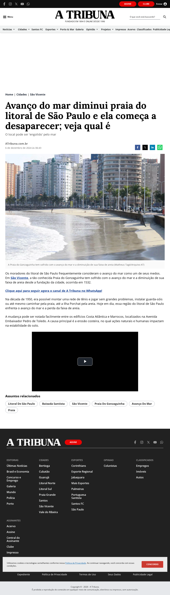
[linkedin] (152, 148)
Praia (11, 410)
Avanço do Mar (142, 404)
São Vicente (19, 278)
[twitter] (145, 148)
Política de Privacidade (75, 563)
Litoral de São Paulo (21, 404)
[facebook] (137, 148)
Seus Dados (114, 574)
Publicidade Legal (143, 574)
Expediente (23, 574)
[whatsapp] (160, 148)
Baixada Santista (53, 404)
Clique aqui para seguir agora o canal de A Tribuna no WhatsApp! (53, 291)
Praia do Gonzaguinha (110, 404)
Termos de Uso (87, 574)
